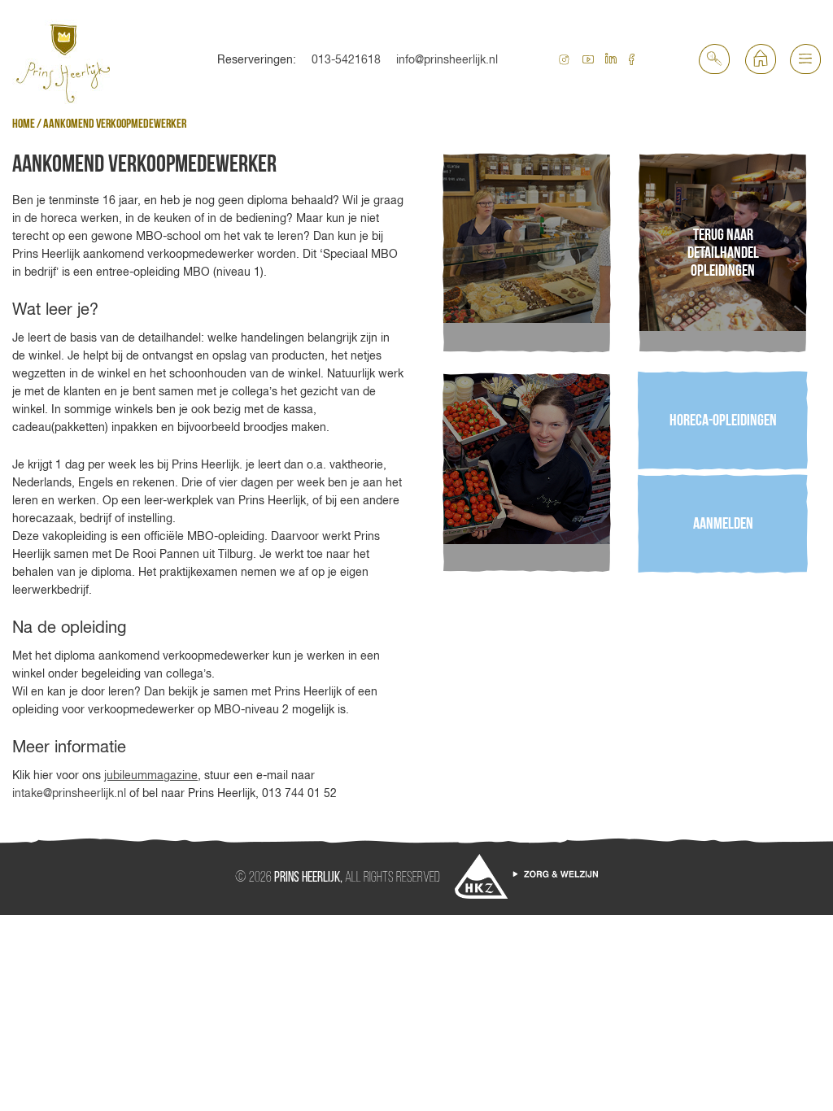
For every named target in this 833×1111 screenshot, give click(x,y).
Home (23, 124)
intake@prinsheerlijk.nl (69, 792)
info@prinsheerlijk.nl (447, 59)
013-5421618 (346, 59)
